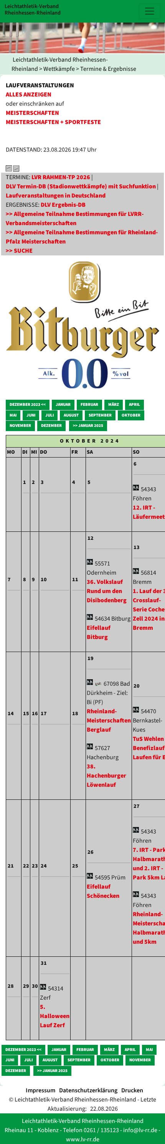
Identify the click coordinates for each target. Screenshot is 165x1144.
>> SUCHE (19, 251)
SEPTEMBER (100, 415)
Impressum (40, 1090)
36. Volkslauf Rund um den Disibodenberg (107, 591)
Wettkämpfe (59, 69)
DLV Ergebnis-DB (63, 205)
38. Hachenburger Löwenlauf (106, 775)
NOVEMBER (20, 425)
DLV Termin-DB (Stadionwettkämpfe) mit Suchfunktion (81, 186)
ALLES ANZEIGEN (28, 94)
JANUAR (63, 404)
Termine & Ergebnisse (108, 69)
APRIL (134, 404)
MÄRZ (113, 404)
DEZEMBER (51, 425)
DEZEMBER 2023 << (28, 404)
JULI (49, 415)
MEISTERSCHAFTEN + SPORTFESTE (53, 122)
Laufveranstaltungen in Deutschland (56, 195)
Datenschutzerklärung (88, 1090)
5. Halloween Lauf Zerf (54, 1016)
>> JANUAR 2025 (88, 425)
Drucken (132, 1090)
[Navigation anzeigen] (149, 11)
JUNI (30, 415)
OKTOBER (131, 415)
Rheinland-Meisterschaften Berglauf (109, 720)
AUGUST (71, 415)
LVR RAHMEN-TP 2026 (60, 177)
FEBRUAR (89, 404)
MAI (13, 415)
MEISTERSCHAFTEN (32, 113)
